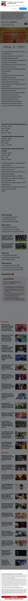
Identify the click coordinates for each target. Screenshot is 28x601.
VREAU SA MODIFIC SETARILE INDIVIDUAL (14, 598)
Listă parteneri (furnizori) (4, 594)
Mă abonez (23, 9)
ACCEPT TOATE (14, 596)
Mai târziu (14, 9)
